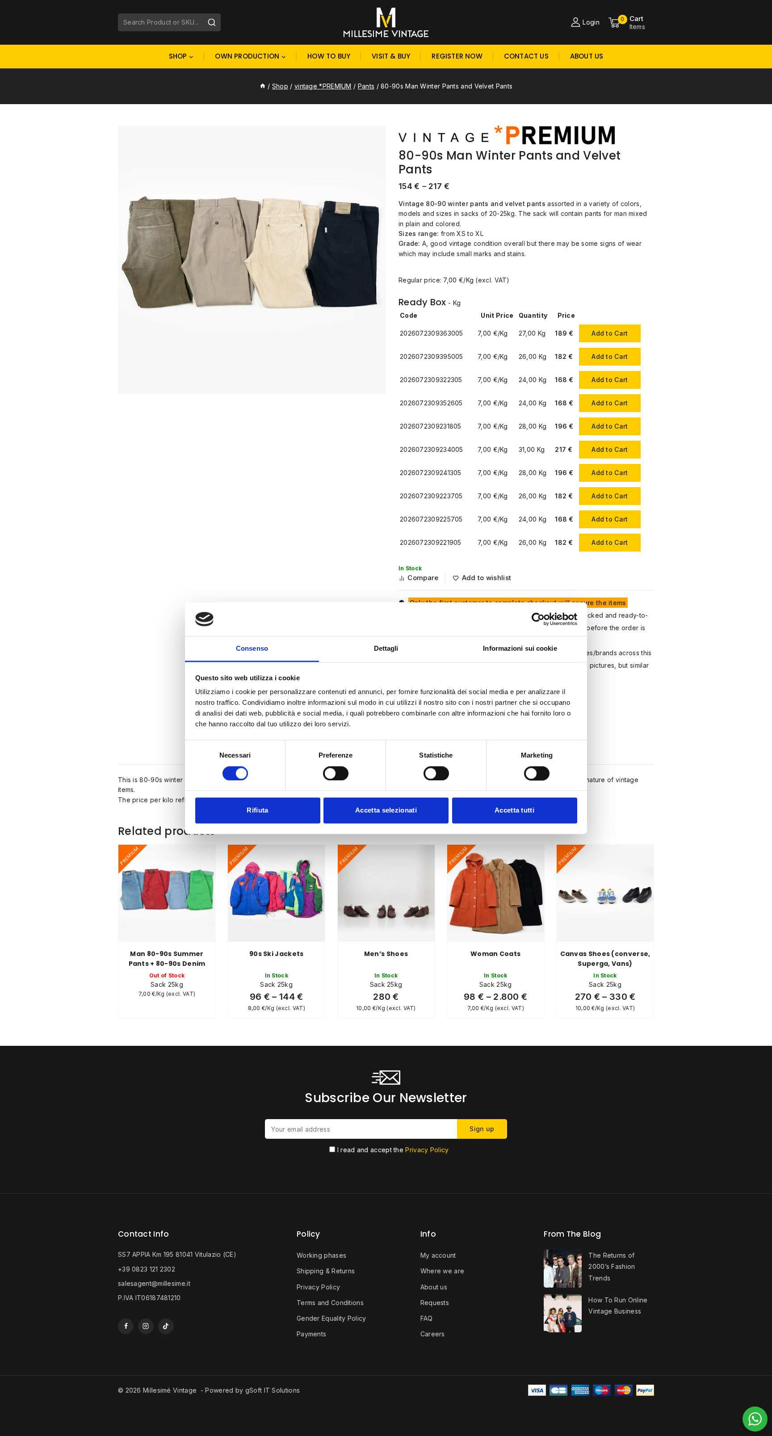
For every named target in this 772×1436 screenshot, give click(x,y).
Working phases (321, 1255)
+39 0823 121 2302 (146, 1269)
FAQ (426, 1318)
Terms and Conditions (330, 1302)
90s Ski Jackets (276, 953)
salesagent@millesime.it (154, 1283)
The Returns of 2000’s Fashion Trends (611, 1266)
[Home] (263, 86)
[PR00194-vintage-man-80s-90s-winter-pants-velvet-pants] (252, 260)
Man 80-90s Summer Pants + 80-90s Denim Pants (167, 963)
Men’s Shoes (386, 953)
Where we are (442, 1271)
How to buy (328, 56)
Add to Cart (610, 333)
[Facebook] (126, 1326)
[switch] (335, 773)
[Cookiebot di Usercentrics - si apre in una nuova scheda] (538, 619)
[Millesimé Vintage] (386, 22)
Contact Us (526, 56)
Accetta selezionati (386, 810)
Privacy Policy (427, 1150)
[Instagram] (146, 1326)
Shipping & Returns (326, 1271)
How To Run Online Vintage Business (617, 1305)
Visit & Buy (391, 56)
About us (433, 1287)
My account (438, 1255)
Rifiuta (257, 810)
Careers (432, 1334)
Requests (434, 1302)
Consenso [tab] (252, 649)
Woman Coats (495, 953)
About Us (587, 56)
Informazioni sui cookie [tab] (520, 649)
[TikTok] (166, 1326)
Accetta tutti (514, 810)
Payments (311, 1334)
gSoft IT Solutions (272, 1390)
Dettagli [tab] (386, 649)
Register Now (457, 56)
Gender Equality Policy (331, 1318)
